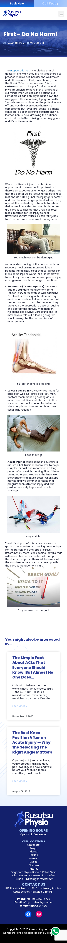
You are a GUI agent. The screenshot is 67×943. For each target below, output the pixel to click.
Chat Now (41, 905)
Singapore (33, 845)
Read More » (19, 706)
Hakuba (33, 855)
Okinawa (33, 865)
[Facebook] (28, 914)
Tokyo (33, 848)
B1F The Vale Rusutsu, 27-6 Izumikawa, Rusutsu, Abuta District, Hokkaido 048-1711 (33, 890)
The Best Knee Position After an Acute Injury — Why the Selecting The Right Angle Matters (32, 742)
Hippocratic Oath (20, 70)
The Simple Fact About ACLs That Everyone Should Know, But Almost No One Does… (32, 667)
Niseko (34, 851)
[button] (61, 14)
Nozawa (33, 858)
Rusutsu (33, 868)
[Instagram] (39, 914)
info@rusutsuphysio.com (38, 902)
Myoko (34, 862)
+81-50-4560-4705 (38, 899)
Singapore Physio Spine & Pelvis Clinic (33, 872)
